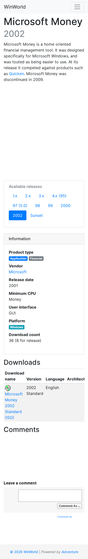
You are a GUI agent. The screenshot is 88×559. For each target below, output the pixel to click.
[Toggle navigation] (77, 7)
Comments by (65, 517)
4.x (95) (59, 195)
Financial (36, 258)
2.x (28, 195)
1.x (15, 195)
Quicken (16, 73)
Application (18, 258)
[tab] (44, 239)
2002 (19, 215)
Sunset (36, 215)
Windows (16, 327)
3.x (41, 195)
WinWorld (15, 7)
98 (37, 205)
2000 (65, 205)
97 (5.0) (20, 205)
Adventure (70, 552)
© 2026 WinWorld (24, 552)
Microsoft (18, 271)
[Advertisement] (44, 130)
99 (50, 205)
